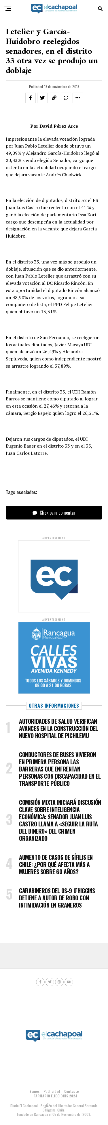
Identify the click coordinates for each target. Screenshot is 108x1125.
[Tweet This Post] (42, 98)
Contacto (71, 1091)
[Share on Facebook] (30, 98)
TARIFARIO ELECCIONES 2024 (55, 1095)
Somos (34, 1091)
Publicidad (51, 1091)
